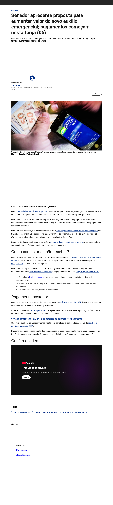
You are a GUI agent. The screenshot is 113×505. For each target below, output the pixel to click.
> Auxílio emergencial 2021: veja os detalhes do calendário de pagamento (46, 318)
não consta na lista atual (40, 272)
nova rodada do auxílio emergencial (31, 211)
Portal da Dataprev (37, 277)
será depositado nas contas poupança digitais (77, 231)
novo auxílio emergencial (73, 412)
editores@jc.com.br (23, 455)
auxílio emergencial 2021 (70, 302)
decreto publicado (38, 310)
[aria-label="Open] (96, 94)
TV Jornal (15, 85)
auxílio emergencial (22, 412)
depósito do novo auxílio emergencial (66, 242)
